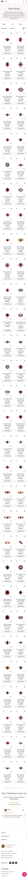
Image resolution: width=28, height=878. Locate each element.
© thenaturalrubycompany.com (7, 871)
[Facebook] (13, 863)
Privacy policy (4, 875)
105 (18, 787)
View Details (7, 53)
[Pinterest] (10, 863)
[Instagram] (16, 863)
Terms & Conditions (5, 873)
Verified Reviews (14, 799)
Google (21, 797)
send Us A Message (7, 855)
